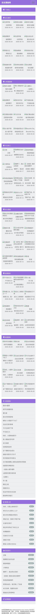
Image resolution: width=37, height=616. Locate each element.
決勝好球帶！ (19, 217)
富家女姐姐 (19, 25)
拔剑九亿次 (19, 195)
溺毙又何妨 (6, 540)
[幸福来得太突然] (19, 128)
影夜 (30, 259)
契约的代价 (19, 103)
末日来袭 (20, 373)
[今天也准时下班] (30, 355)
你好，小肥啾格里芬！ (10, 435)
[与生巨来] (17, 114)
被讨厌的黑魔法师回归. (10, 515)
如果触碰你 (6, 531)
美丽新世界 (8, 68)
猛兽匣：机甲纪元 (19, 325)
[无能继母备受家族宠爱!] (9, 257)
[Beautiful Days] (29, 128)
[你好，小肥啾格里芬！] (9, 370)
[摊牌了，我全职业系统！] (20, 165)
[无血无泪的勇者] (19, 355)
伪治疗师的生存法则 (9, 492)
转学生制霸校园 (9, 344)
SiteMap (26, 610)
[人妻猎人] (28, 86)
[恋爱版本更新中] (8, 114)
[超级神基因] (28, 150)
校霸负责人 (6, 488)
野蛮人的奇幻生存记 (9, 544)
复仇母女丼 (30, 39)
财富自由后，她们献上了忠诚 (12, 584)
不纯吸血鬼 (30, 103)
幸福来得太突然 (20, 132)
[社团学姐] (17, 36)
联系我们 (31, 610)
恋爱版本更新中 (9, 117)
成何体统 (9, 323)
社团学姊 (9, 25)
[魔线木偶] (6, 228)
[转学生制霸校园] (8, 341)
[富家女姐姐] (18, 22)
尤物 (8, 153)
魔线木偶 (9, 231)
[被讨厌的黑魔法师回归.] (9, 214)
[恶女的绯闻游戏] (30, 341)
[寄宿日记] (6, 50)
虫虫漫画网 (6, 2)
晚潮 (30, 309)
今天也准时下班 (31, 359)
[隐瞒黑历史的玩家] (20, 150)
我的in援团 (8, 89)
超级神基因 (30, 153)
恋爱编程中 (30, 231)
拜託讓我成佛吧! (19, 259)
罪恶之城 (6, 484)
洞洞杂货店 (30, 53)
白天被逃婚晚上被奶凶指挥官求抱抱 (14, 462)
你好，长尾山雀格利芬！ (11, 506)
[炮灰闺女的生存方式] (20, 307)
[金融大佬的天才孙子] (20, 385)
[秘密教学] (6, 36)
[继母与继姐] (28, 22)
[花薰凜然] (6, 242)
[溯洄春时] (6, 306)
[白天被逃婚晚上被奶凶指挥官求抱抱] (20, 279)
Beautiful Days (30, 132)
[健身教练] (17, 50)
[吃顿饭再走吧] (29, 370)
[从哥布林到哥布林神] (30, 321)
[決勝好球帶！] (19, 213)
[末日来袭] (17, 370)
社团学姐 (20, 39)
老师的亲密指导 (20, 68)
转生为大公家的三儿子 (10, 511)
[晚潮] (26, 306)
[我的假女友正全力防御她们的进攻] (30, 243)
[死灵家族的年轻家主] (30, 385)
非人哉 (30, 281)
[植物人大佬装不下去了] (9, 356)
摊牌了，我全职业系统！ (11, 572)
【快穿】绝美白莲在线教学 (11, 576)
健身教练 (20, 53)
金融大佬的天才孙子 (9, 454)
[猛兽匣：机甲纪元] (20, 321)
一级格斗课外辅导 (8, 469)
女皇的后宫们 (7, 523)
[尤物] (5, 150)
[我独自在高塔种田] (9, 193)
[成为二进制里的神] (20, 292)
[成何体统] (6, 320)
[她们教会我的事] (30, 114)
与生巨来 (20, 117)
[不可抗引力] (7, 277)
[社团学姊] (6, 22)
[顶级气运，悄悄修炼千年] (30, 193)
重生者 (20, 344)
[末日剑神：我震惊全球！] (30, 179)
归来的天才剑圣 (8, 536)
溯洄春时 (9, 309)
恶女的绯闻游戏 (31, 344)
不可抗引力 (8, 281)
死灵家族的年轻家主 (9, 458)
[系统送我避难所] (8, 178)
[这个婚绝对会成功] (9, 385)
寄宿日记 (9, 53)
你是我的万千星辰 (30, 297)
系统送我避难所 (9, 181)
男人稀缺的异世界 (19, 91)
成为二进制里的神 (19, 297)
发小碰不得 (8, 132)
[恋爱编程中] (28, 228)
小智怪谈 (9, 167)
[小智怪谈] (6, 164)
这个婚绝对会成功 (8, 389)
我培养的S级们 (7, 496)
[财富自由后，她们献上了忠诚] (20, 179)
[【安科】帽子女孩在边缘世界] (20, 243)
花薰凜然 (9, 245)
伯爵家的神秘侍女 (8, 466)
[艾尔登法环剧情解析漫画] (20, 228)
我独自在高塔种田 (8, 197)
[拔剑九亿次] (18, 192)
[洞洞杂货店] (28, 50)
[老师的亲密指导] (19, 64)
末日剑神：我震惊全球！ (11, 588)
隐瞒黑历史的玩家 (19, 155)
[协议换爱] (28, 64)
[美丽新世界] (7, 64)
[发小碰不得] (7, 128)
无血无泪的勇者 (20, 359)
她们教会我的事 (31, 117)
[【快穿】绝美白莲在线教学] (30, 165)
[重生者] (17, 341)
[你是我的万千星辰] (30, 292)
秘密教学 (9, 39)
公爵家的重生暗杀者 (9, 473)
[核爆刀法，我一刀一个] (9, 292)
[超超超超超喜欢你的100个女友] (30, 214)
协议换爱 (31, 68)
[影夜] (26, 256)
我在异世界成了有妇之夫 (11, 527)
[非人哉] (27, 277)
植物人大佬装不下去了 (10, 420)
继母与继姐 (30, 25)
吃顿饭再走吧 (30, 373)
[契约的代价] (18, 100)
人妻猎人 (31, 89)
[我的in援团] (7, 86)
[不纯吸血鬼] (28, 100)
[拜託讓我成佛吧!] (20, 256)
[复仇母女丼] (28, 36)
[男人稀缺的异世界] (20, 86)
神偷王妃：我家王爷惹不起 (11, 519)
